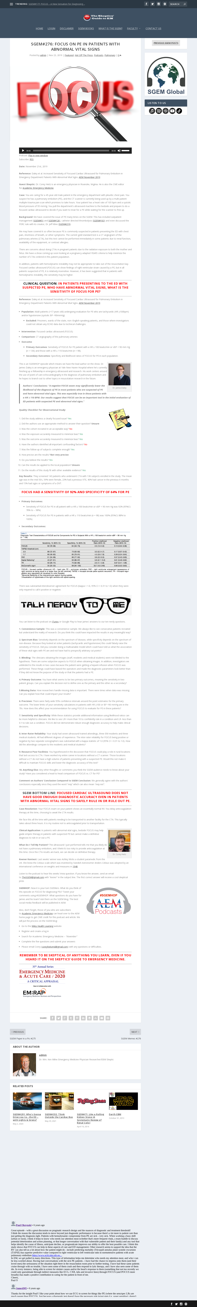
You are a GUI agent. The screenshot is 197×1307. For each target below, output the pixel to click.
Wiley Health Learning (42, 926)
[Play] (23, 150)
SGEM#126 (54, 220)
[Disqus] (75, 1178)
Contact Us (153, 28)
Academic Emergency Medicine (38, 187)
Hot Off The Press (84, 55)
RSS (32, 159)
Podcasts (98, 55)
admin (43, 55)
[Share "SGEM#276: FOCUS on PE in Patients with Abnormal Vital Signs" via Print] (108, 1018)
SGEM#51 (39, 220)
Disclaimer (67, 28)
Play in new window (38, 155)
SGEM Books (86, 28)
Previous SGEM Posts (166, 42)
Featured (69, 55)
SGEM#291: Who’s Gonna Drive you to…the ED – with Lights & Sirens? (27, 1117)
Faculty (132, 28)
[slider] (126, 150)
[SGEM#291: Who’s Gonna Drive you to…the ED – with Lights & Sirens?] (27, 1101)
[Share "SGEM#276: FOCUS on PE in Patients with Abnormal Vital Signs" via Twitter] (59, 1018)
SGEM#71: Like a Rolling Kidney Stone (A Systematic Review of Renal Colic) (90, 1118)
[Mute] (119, 150)
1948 (75, 866)
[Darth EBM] (123, 1101)
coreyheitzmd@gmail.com (55, 946)
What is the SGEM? (110, 28)
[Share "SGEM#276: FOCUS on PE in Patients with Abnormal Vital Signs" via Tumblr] (71, 1018)
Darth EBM (115, 1114)
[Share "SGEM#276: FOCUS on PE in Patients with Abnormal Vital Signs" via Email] (102, 1018)
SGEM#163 (98, 220)
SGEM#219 (64, 224)
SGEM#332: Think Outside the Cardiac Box (59, 1116)
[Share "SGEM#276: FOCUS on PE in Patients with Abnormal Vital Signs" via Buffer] (89, 1018)
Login (51, 28)
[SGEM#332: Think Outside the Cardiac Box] (59, 1101)
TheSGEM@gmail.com (33, 877)
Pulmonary (110, 55)
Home (39, 28)
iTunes (55, 621)
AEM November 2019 (89, 177)
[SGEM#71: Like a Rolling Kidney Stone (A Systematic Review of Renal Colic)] (91, 1101)
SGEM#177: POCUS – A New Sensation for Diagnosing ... (57, 3)
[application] (75, 151)
